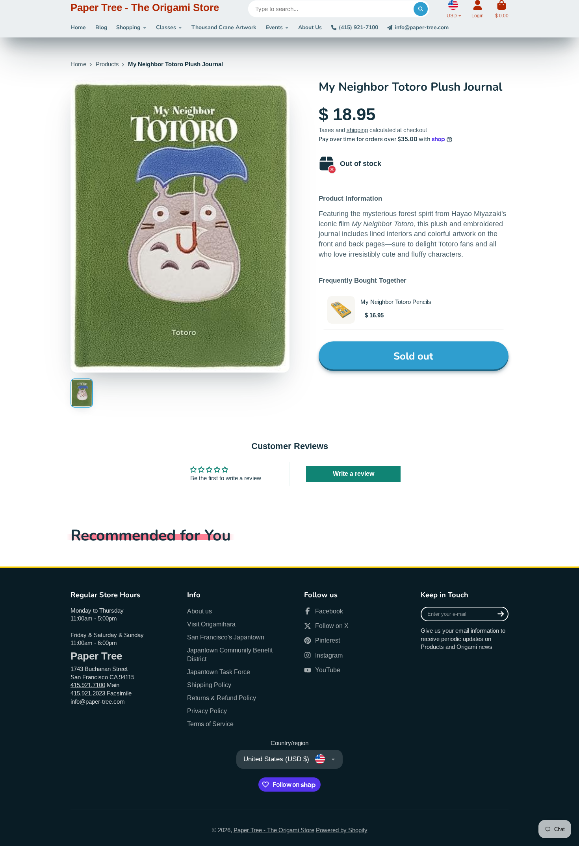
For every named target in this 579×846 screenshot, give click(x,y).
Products (107, 64)
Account (477, 9)
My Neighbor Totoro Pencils (395, 302)
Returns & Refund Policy (221, 697)
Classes (166, 27)
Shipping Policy (209, 684)
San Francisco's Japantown (225, 637)
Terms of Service (210, 723)
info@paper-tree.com (422, 27)
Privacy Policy (207, 710)
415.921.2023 (88, 693)
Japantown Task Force (218, 671)
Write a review (353, 473)
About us (199, 611)
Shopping (128, 27)
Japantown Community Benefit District (230, 655)
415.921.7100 (88, 685)
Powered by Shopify (341, 830)
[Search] (420, 9)
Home (78, 27)
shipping (357, 130)
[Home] (145, 9)
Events (274, 27)
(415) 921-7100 (358, 27)
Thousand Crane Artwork (223, 27)
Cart (501, 9)
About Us (310, 27)
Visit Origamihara (211, 624)
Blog (101, 27)
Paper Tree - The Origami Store (274, 830)
